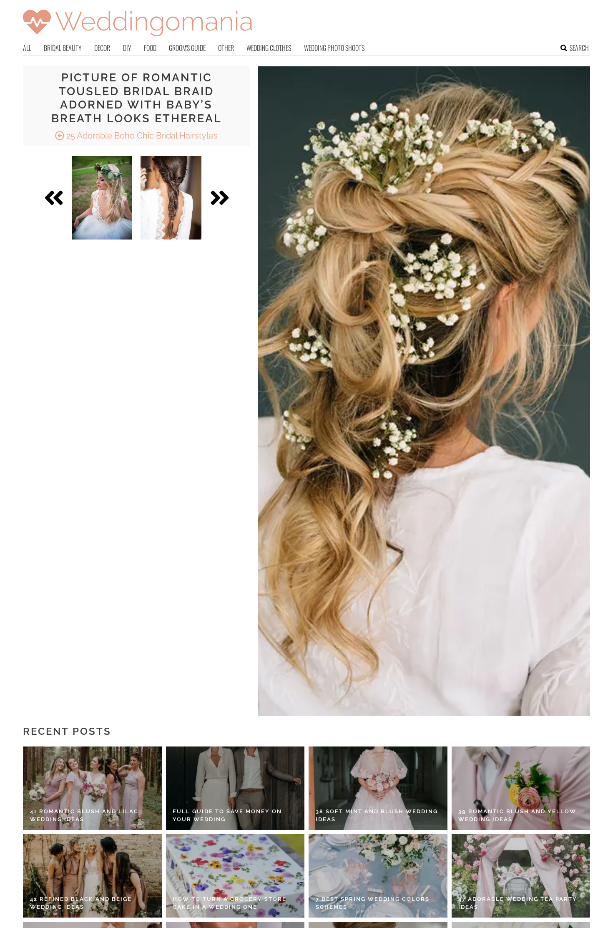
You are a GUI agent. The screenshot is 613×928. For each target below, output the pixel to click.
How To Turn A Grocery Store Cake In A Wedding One (229, 903)
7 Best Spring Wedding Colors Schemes (373, 903)
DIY (127, 48)
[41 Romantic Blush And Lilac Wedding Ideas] (92, 788)
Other (226, 48)
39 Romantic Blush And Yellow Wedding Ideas (517, 815)
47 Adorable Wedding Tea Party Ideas (517, 903)
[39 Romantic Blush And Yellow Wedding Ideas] (521, 788)
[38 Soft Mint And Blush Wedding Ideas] (378, 788)
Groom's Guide (187, 48)
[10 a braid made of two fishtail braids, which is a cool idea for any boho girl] (171, 198)
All (27, 48)
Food (150, 48)
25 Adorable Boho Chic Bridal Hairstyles (141, 136)
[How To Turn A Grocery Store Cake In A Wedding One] (235, 876)
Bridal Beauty (63, 48)
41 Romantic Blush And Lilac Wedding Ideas (84, 815)
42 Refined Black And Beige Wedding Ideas (81, 903)
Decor (102, 48)
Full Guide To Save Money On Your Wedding (227, 815)
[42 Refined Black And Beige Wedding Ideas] (92, 876)
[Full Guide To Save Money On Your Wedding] (235, 788)
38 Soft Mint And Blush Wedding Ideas (377, 815)
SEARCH (579, 48)
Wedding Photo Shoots (334, 48)
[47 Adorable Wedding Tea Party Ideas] (521, 876)
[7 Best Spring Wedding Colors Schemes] (378, 876)
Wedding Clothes (268, 48)
